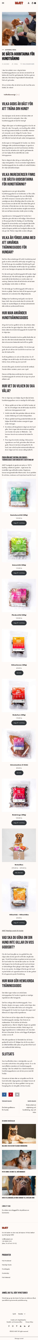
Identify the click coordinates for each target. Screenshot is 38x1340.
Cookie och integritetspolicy (18, 1320)
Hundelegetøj (6, 1269)
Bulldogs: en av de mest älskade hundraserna (14, 1146)
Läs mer (19, 673)
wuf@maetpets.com (7, 1239)
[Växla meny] (3, 3)
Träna (14, 50)
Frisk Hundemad (6, 1261)
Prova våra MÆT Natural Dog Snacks (14, 457)
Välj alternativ (19, 873)
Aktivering (8, 50)
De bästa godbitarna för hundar (8, 1108)
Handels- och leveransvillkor (14, 1322)
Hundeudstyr (5, 1273)
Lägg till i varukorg (19, 523)
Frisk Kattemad (6, 1277)
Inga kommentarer (28, 64)
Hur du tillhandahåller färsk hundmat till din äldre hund (18, 1198)
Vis (18, 94)
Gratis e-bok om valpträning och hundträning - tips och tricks (29, 1108)
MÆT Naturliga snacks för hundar (12, 931)
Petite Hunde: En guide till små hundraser (13, 1172)
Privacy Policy (29, 1322)
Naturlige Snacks (7, 1265)
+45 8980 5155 (7, 1241)
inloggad (14, 1210)
